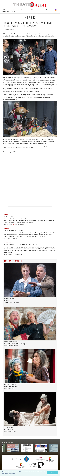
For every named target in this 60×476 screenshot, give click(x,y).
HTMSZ (51, 10)
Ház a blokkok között (11, 386)
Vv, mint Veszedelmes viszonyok (15, 344)
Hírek (32, 10)
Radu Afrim (12, 388)
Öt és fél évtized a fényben (14, 230)
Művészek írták (8, 243)
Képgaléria (11, 10)
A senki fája (8, 216)
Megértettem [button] (52, 472)
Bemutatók (44, 10)
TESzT (13, 11)
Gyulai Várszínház (9, 427)
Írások (37, 10)
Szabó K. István (13, 302)
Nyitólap (4, 10)
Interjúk (6, 215)
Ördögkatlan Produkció (11, 342)
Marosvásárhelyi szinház (11, 384)
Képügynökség (6, 11)
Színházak (19, 10)
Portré (26, 10)
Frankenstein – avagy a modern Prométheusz (21, 245)
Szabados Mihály (13, 345)
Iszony (6, 301)
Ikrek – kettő (8, 429)
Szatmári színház (9, 299)
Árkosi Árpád (12, 431)
